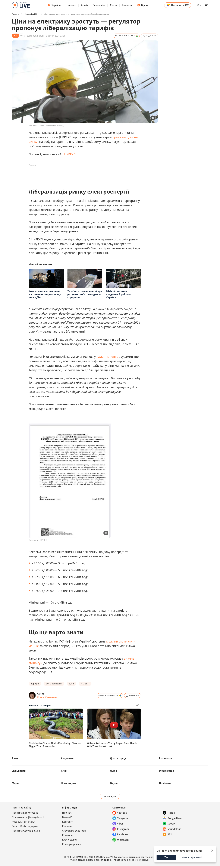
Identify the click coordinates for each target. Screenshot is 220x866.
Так (166, 857)
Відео (144, 5)
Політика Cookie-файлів (26, 830)
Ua (198, 5)
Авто (15, 758)
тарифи (35, 683)
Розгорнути (110, 796)
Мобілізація (166, 770)
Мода (15, 783)
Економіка (99, 5)
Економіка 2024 (31, 14)
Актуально (67, 758)
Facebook (122, 834)
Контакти (67, 821)
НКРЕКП (70, 154)
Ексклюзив (19, 770)
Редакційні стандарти (25, 826)
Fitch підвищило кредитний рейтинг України (119, 294)
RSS (169, 834)
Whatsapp (123, 839)
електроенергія (54, 683)
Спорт (113, 5)
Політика (165, 783)
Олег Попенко (108, 357)
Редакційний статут (23, 821)
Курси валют (69, 839)
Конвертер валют (72, 844)
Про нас (67, 812)
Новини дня (68, 783)
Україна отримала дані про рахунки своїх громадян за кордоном (84, 294)
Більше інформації (192, 857)
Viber (120, 823)
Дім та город (118, 758)
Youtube (122, 812)
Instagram (123, 829)
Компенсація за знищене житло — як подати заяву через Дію (45, 294)
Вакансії (67, 817)
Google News (174, 818)
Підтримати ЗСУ (180, 5)
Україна (56, 5)
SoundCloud (174, 829)
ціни (71, 683)
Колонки (127, 5)
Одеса (114, 783)
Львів (113, 770)
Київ (64, 770)
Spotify (171, 823)
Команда (67, 835)
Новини (71, 5)
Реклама (67, 826)
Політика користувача (25, 812)
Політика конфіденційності (28, 817)
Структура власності (74, 830)
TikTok (171, 812)
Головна (15, 14)
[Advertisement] (83, 174)
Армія (84, 5)
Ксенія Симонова (47, 697)
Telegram (122, 818)
